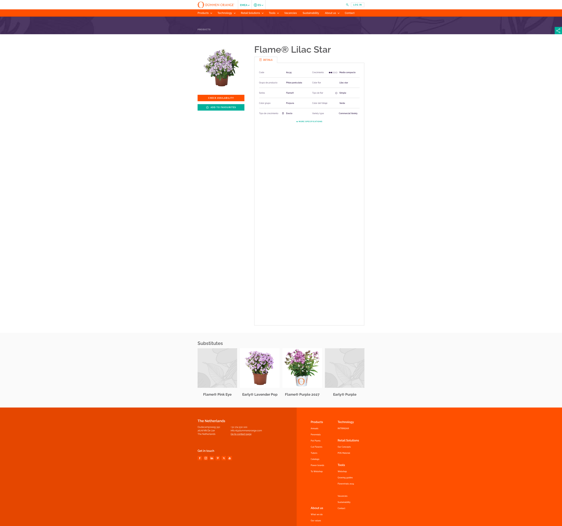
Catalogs (315, 459)
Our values (316, 520)
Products (204, 29)
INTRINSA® (343, 428)
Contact (341, 508)
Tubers (314, 453)
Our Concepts (344, 447)
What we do (317, 514)
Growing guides (345, 477)
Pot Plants (316, 441)
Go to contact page (241, 434)
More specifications (310, 122)
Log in (357, 5)
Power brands (317, 465)
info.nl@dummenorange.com (246, 430)
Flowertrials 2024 (346, 484)
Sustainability (344, 502)
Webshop (342, 471)
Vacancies (342, 496)
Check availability (221, 98)
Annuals (314, 428)
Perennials (316, 434)
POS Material (344, 453)
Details (268, 60)
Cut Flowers (316, 447)
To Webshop (317, 471)
